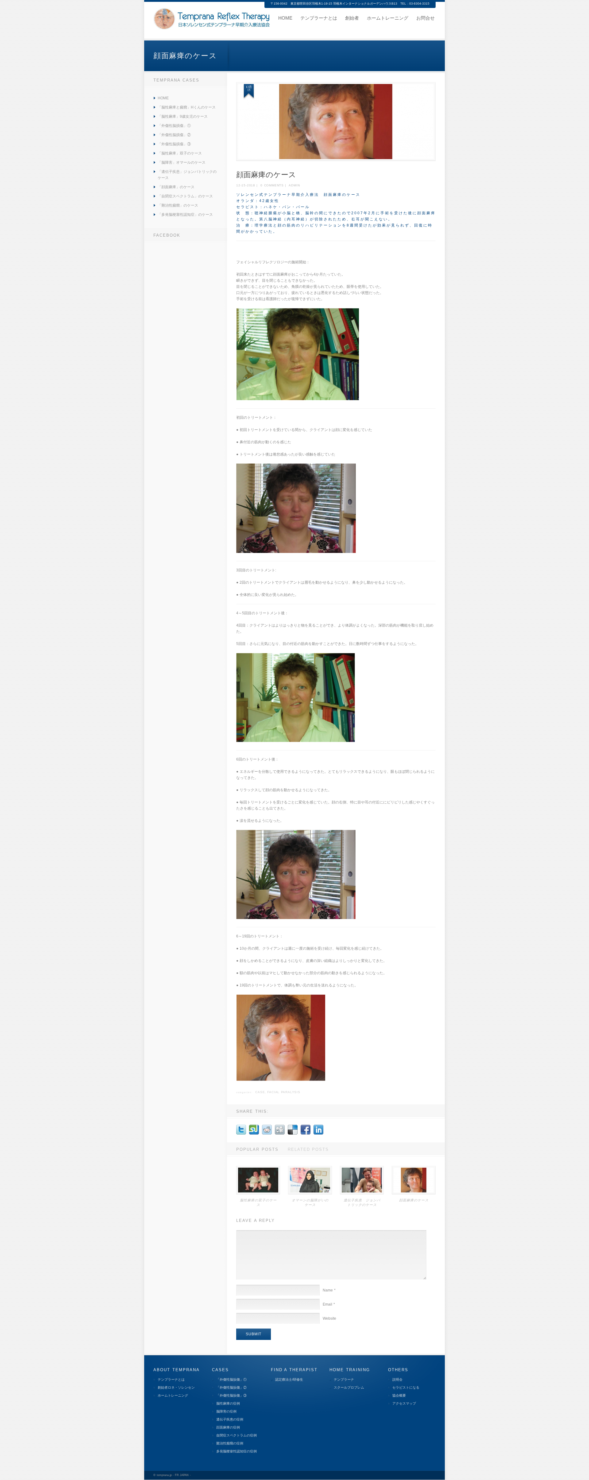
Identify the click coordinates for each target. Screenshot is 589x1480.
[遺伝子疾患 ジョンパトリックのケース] (362, 1193)
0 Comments (272, 185)
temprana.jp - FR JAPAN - (174, 1475)
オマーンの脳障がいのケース (310, 1202)
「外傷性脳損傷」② (174, 135)
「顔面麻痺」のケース (176, 187)
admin (294, 185)
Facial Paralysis (283, 1092)
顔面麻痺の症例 (228, 1427)
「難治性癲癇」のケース (178, 205)
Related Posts (308, 1149)
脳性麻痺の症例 (228, 1403)
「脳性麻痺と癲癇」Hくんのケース (187, 107)
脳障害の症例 (226, 1411)
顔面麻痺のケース (414, 1200)
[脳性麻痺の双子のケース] (258, 1193)
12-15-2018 (245, 185)
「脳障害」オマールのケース (182, 162)
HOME (163, 98)
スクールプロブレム (349, 1387)
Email (329, 1304)
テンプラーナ (344, 1379)
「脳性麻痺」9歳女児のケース (183, 116)
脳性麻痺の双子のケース (258, 1202)
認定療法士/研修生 (289, 1379)
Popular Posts (257, 1149)
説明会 (397, 1379)
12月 (249, 86)
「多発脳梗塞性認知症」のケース (185, 214)
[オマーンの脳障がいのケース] (310, 1193)
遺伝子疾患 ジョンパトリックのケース (362, 1202)
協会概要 (399, 1395)
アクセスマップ (404, 1403)
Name (329, 1290)
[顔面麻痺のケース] (336, 121)
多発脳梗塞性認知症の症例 (236, 1451)
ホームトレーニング (173, 1395)
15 (248, 89)
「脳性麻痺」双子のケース (180, 153)
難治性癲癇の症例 (229, 1443)
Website (329, 1318)
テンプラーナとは (171, 1379)
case (260, 1092)
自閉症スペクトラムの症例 (236, 1435)
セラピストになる (405, 1387)
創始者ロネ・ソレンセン (176, 1387)
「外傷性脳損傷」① (174, 126)
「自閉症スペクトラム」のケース (185, 196)
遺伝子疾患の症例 (229, 1419)
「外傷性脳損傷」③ (174, 144)
